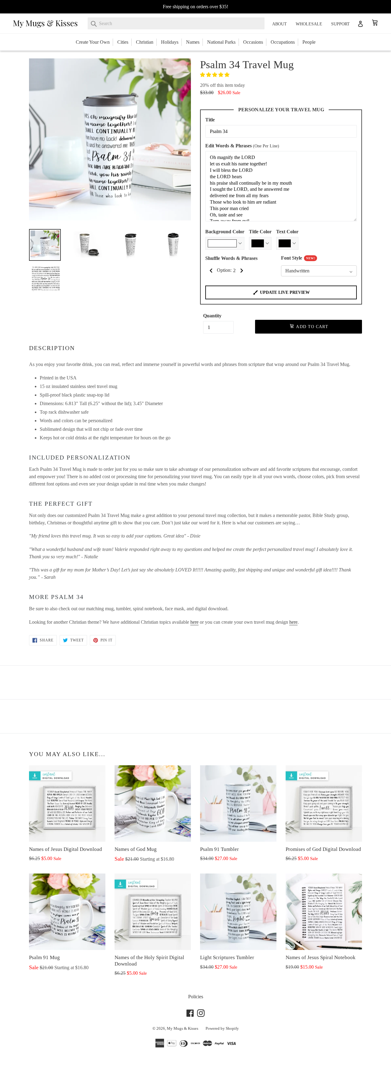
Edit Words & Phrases (242, 145)
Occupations (283, 42)
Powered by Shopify (222, 1028)
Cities (122, 42)
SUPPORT (340, 24)
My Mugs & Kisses (182, 1028)
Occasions (253, 42)
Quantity (212, 315)
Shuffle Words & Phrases (231, 258)
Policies (195, 996)
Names (192, 42)
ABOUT (279, 24)
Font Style (298, 257)
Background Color (224, 231)
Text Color (287, 231)
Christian (144, 42)
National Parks (221, 42)
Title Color (260, 231)
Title (210, 119)
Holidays (169, 42)
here (194, 622)
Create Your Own (93, 42)
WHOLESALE (309, 24)
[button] (215, 74)
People (309, 42)
